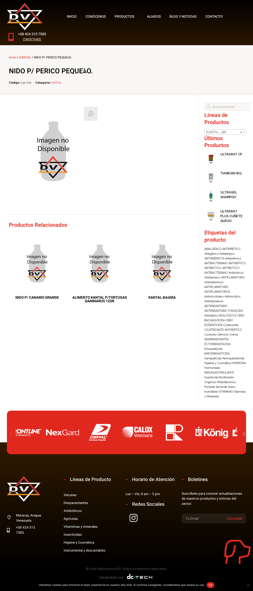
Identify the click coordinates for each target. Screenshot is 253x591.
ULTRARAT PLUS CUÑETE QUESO (231, 216)
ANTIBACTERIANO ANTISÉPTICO (225, 263)
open (91, 114)
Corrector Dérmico (216, 334)
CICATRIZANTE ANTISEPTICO (223, 329)
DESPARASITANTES (216, 339)
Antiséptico (211, 315)
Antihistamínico (214, 282)
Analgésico (211, 253)
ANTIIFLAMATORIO (216, 287)
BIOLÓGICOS (227, 315)
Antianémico (233, 258)
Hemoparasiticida (233, 358)
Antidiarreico (212, 277)
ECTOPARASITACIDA (217, 344)
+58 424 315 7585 (32, 34)
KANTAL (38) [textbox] (224, 132)
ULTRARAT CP (231, 154)
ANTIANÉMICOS (214, 258)
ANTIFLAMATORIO (233, 277)
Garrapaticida (212, 358)
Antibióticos (236, 272)
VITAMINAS (225, 391)
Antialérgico (227, 253)
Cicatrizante (230, 325)
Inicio (12, 57)
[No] (248, 585)
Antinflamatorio (214, 301)
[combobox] (225, 132)
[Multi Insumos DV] (24, 16)
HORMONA (239, 363)
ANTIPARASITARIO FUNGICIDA (223, 310)
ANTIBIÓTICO (213, 268)
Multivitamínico (226, 382)
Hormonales (212, 367)
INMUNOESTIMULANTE (219, 372)
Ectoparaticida (213, 348)
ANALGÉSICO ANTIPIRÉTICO (222, 249)
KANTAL (25, 57)
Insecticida (211, 377)
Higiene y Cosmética (217, 363)
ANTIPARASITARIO (215, 306)
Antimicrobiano (214, 296)
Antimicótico (233, 296)
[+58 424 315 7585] (11, 37)
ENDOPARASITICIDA (217, 353)
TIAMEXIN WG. (231, 173)
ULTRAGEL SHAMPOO (228, 194)
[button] (244, 434)
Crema (233, 334)
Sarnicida (221, 386)
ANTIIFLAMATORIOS (217, 291)
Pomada (209, 386)
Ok (210, 584)
